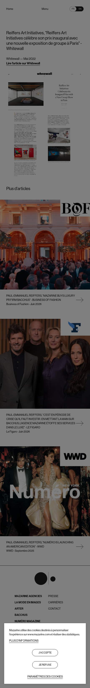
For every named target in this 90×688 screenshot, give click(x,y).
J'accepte (45, 652)
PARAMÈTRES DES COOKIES (45, 676)
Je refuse (45, 664)
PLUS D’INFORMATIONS (24, 640)
